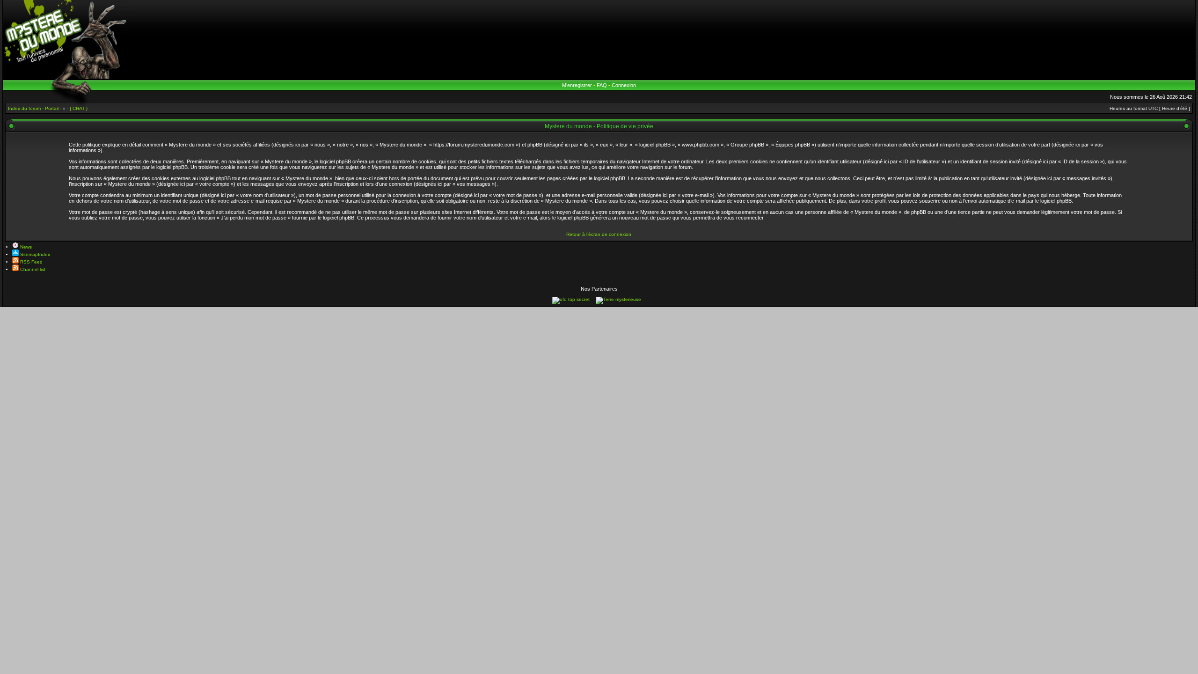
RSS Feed (31, 261)
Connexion (624, 85)
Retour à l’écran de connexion (598, 234)
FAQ (602, 85)
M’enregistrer (577, 85)
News (25, 246)
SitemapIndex (34, 254)
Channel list (32, 269)
